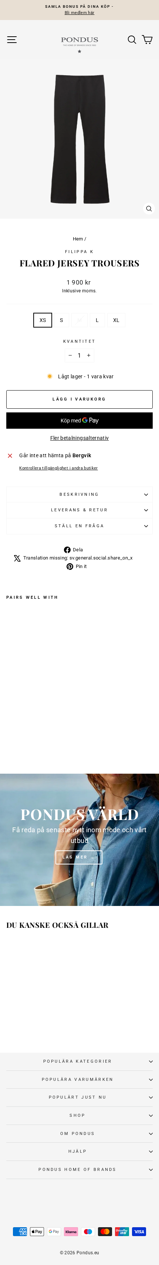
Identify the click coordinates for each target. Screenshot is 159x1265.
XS (43, 320)
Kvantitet (79, 341)
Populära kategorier (77, 1061)
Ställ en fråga (79, 526)
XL (116, 320)
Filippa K (79, 251)
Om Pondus (77, 1133)
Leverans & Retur (79, 510)
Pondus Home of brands (77, 1169)
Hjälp (77, 1151)
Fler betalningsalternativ (79, 438)
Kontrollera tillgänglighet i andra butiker (58, 468)
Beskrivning (79, 494)
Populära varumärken (78, 1079)
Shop (77, 1115)
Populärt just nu (78, 1097)
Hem (78, 239)
